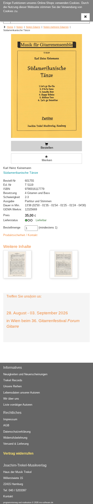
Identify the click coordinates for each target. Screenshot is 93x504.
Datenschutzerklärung (16, 431)
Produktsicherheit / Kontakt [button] (20, 235)
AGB (6, 425)
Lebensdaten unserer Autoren (21, 392)
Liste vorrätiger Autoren (17, 404)
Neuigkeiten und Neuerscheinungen (25, 374)
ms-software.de (46, 502)
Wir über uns (11, 398)
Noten (19, 27)
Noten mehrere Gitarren (56, 27)
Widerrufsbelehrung (15, 437)
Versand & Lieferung (16, 443)
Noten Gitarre (33, 27)
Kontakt (8, 496)
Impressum (10, 419)
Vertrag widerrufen (18, 453)
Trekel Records (12, 380)
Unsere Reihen (12, 386)
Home (10, 27)
